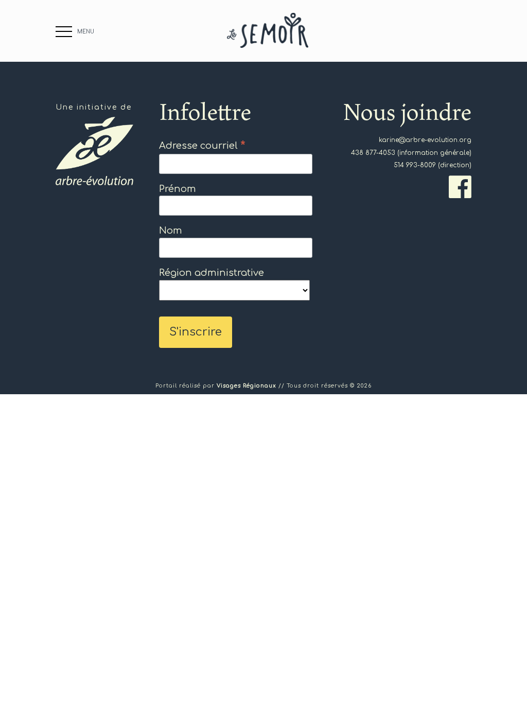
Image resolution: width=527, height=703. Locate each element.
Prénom (177, 189)
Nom (170, 230)
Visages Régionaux (246, 386)
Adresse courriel (202, 145)
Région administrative (211, 273)
